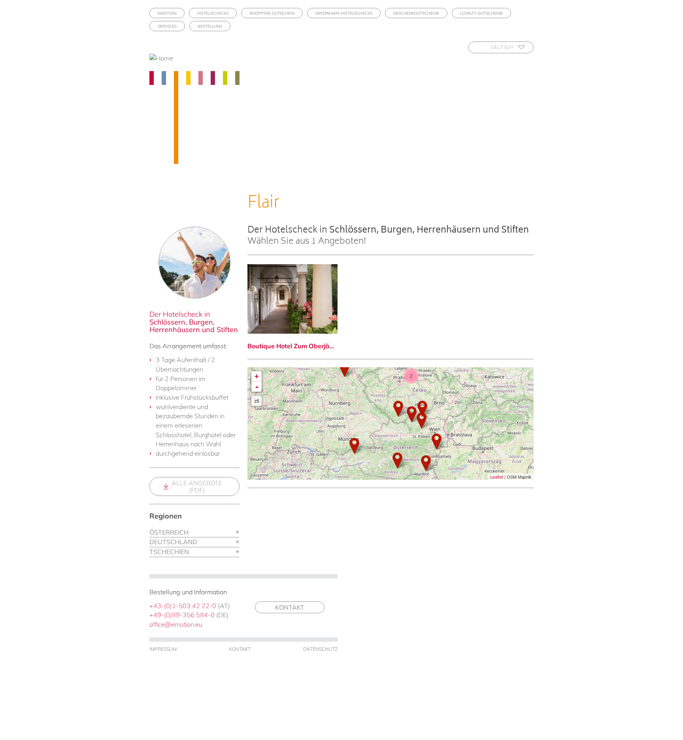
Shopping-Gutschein (271, 13)
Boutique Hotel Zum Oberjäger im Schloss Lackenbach (292, 346)
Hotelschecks (212, 13)
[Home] (164, 58)
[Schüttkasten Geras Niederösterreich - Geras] (422, 409)
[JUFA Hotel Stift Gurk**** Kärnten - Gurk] (397, 461)
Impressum (163, 649)
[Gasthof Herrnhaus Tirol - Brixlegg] (354, 446)
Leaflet (496, 476)
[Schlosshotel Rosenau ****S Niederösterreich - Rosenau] (412, 414)
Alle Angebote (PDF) (197, 486)
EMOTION (167, 13)
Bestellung (210, 26)
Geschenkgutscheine (416, 13)
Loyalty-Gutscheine (481, 13)
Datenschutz (320, 649)
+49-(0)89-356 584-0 (182, 615)
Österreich (169, 532)
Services (167, 26)
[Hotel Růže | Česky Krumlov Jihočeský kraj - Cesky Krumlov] (398, 409)
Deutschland (173, 542)
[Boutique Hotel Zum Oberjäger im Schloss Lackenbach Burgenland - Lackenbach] (436, 442)
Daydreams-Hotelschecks (343, 13)
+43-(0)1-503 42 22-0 (182, 606)
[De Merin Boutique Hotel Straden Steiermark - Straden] (426, 463)
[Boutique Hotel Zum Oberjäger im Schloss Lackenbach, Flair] (292, 299)
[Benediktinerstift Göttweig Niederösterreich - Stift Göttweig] (421, 421)
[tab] (194, 533)
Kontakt (289, 607)
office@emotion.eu (175, 624)
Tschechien (169, 552)
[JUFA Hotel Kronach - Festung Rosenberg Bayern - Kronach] (344, 369)
